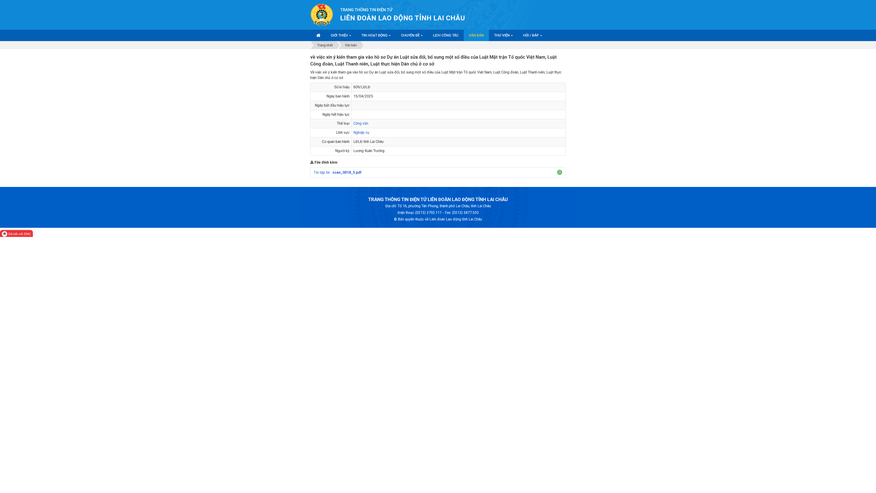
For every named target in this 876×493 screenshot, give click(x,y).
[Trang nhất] (318, 35)
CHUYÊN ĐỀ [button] (410, 35)
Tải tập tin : (338, 172)
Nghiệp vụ (361, 132)
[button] (559, 172)
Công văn (360, 123)
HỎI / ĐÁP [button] (531, 35)
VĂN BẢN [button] (476, 35)
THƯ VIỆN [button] (502, 35)
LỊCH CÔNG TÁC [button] (446, 35)
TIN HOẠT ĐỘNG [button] (374, 35)
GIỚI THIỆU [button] (340, 35)
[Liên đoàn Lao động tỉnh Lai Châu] (321, 14)
